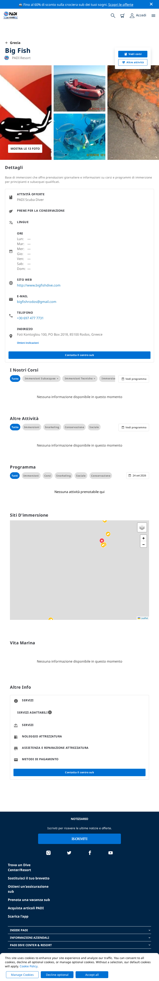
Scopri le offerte (120, 4)
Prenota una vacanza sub (29, 899)
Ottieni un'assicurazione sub (28, 889)
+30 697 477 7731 (30, 318)
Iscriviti (79, 839)
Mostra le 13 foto (25, 149)
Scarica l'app (18, 916)
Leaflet (144, 618)
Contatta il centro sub (79, 355)
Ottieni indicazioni (28, 343)
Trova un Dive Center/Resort (19, 867)
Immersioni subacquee (40, 378)
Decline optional (57, 975)
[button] (108, 534)
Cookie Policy (28, 966)
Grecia (14, 42)
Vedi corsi (135, 54)
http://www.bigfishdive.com (38, 285)
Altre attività (135, 62)
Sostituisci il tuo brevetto (28, 878)
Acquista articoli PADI (26, 908)
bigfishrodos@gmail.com (36, 301)
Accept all (92, 975)
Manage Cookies (22, 975)
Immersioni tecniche (79, 378)
